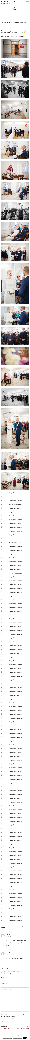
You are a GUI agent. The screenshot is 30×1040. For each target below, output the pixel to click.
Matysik (8, 953)
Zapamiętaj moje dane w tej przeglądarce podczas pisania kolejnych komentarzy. (13, 1015)
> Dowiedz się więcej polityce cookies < (12, 1038)
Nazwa (3, 977)
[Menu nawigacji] (27, 3)
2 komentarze (10, 25)
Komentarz (4, 995)
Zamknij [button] (25, 1038)
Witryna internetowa (6, 989)
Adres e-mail (4, 983)
